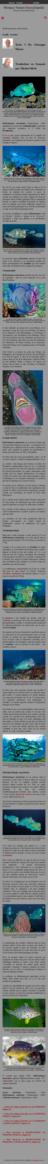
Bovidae (8, 855)
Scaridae (6, 137)
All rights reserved (38, 1160)
